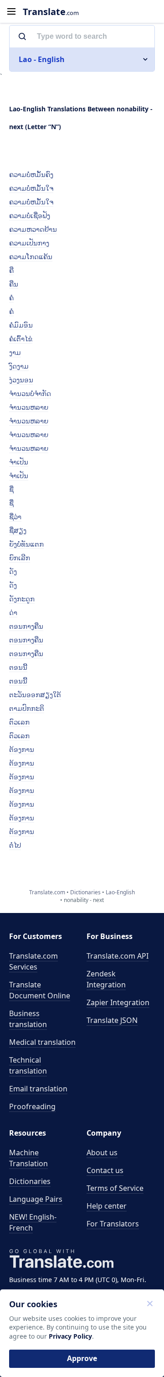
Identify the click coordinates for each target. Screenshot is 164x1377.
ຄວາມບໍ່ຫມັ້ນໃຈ (31, 188)
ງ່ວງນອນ (21, 379)
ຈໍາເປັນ (18, 461)
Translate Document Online (39, 990)
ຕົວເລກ (19, 721)
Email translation (38, 1089)
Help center (107, 1206)
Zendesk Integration (106, 979)
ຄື (11, 270)
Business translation (28, 1018)
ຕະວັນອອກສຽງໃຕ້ (35, 694)
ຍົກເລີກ (19, 557)
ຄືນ (13, 283)
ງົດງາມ (19, 365)
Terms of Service (115, 1188)
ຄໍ (11, 297)
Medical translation (42, 1042)
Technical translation (28, 1065)
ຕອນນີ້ (18, 667)
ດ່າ (13, 612)
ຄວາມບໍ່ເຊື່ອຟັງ (29, 215)
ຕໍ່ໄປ (15, 845)
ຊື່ (11, 489)
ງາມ (15, 352)
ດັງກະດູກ (22, 598)
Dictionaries (30, 1181)
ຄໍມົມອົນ (21, 324)
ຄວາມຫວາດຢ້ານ (33, 229)
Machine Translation (28, 1158)
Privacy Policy (70, 1336)
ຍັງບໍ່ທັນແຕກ (26, 543)
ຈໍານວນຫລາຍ (28, 407)
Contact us (105, 1170)
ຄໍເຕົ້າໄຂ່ (20, 338)
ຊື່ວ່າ (15, 516)
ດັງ (13, 571)
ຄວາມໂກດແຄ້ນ (30, 256)
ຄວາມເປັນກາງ (29, 242)
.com (51, 11)
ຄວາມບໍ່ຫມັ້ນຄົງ (31, 174)
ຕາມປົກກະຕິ (26, 708)
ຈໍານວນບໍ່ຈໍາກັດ (30, 393)
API (118, 956)
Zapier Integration (118, 1002)
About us (102, 1153)
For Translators (113, 1224)
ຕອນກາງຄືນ (26, 626)
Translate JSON (112, 1020)
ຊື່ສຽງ (17, 530)
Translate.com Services (33, 961)
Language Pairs (35, 1199)
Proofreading (32, 1106)
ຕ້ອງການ (21, 749)
